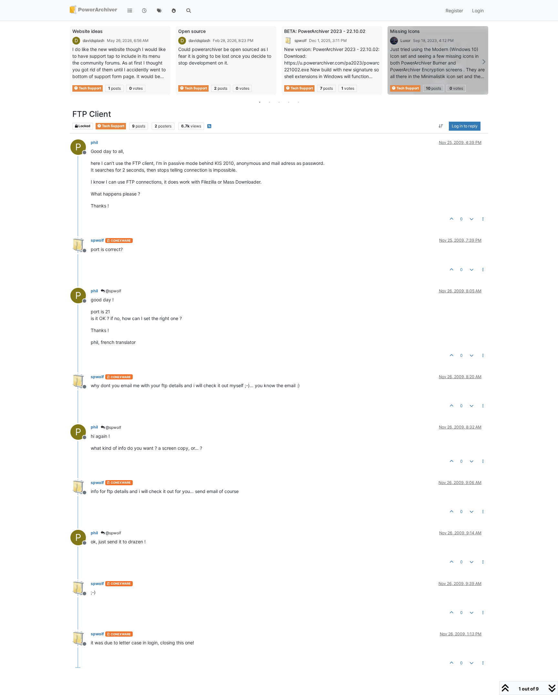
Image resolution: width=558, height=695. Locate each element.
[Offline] (80, 244)
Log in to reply (465, 126)
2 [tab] (269, 102)
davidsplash (93, 40)
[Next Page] (483, 61)
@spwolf (113, 290)
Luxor (405, 40)
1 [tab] (259, 102)
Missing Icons (405, 31)
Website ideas (87, 31)
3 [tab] (279, 102)
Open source (192, 31)
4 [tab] (288, 102)
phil (94, 142)
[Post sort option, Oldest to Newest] (441, 126)
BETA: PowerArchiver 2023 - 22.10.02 (325, 31)
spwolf (300, 40)
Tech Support (89, 88)
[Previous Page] (74, 61)
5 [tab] (298, 102)
